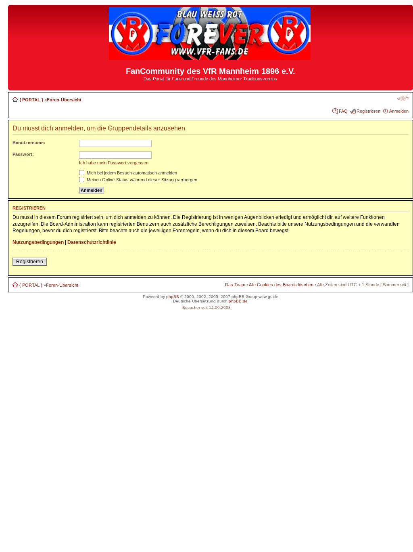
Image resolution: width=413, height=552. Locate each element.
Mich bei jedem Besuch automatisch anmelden (131, 172)
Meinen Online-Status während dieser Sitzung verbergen (141, 179)
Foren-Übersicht (64, 99)
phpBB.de (238, 301)
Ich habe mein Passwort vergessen (113, 162)
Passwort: (23, 154)
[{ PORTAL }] (210, 56)
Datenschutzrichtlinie (91, 242)
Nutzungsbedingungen (38, 242)
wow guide (268, 296)
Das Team (235, 284)
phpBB (172, 296)
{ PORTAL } (31, 99)
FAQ (343, 111)
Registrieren (368, 111)
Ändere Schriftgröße (403, 98)
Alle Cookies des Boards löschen (281, 284)
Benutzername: (29, 142)
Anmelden (399, 111)
